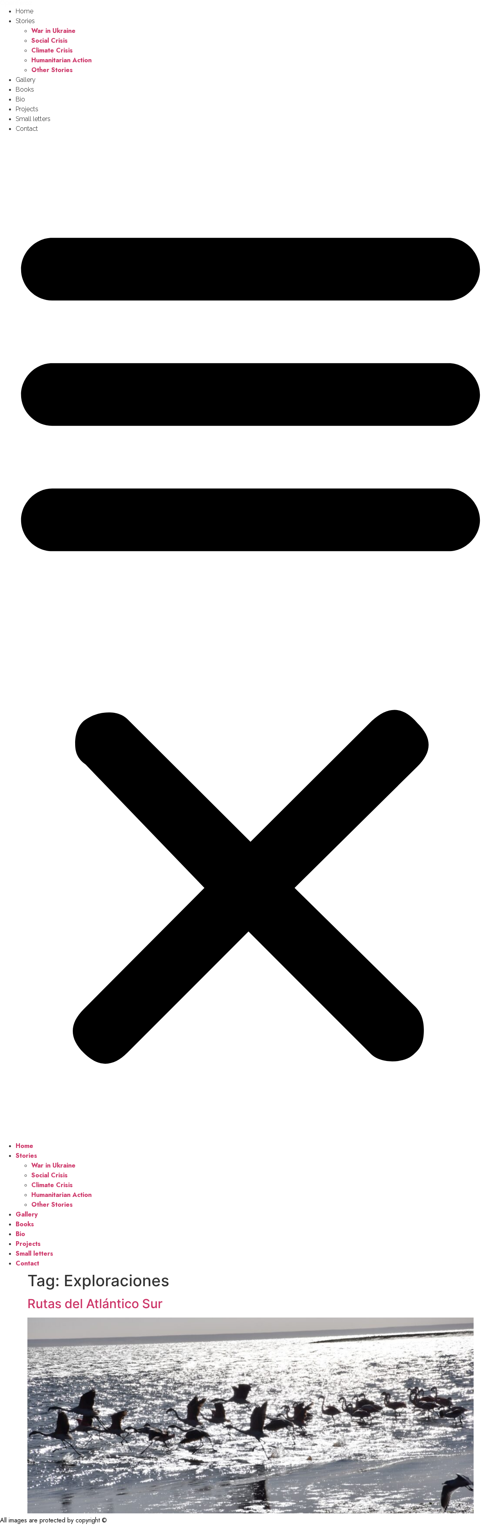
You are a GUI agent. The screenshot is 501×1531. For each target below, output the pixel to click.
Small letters (33, 119)
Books (25, 89)
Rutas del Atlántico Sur (94, 1303)
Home (24, 11)
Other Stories (52, 69)
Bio (20, 99)
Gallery (26, 79)
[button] (250, 637)
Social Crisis (49, 40)
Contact (27, 128)
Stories (25, 21)
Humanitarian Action (61, 60)
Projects (27, 109)
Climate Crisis (52, 50)
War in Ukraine (53, 30)
